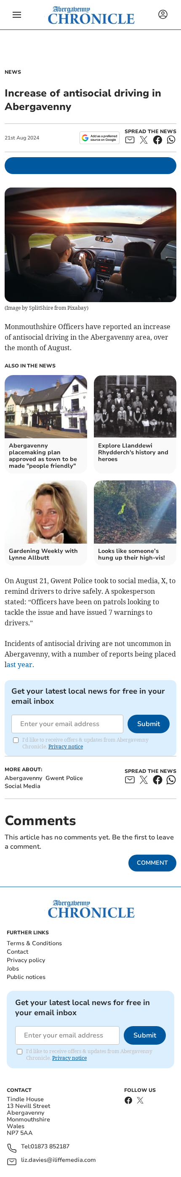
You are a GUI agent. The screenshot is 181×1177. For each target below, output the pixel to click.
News (13, 72)
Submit (148, 724)
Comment (152, 863)
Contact (17, 952)
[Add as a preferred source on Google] (100, 137)
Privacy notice (65, 746)
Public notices (26, 977)
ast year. (20, 664)
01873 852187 (50, 1146)
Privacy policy (26, 960)
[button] (17, 15)
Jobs (13, 969)
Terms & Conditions (34, 943)
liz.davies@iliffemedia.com (58, 1160)
